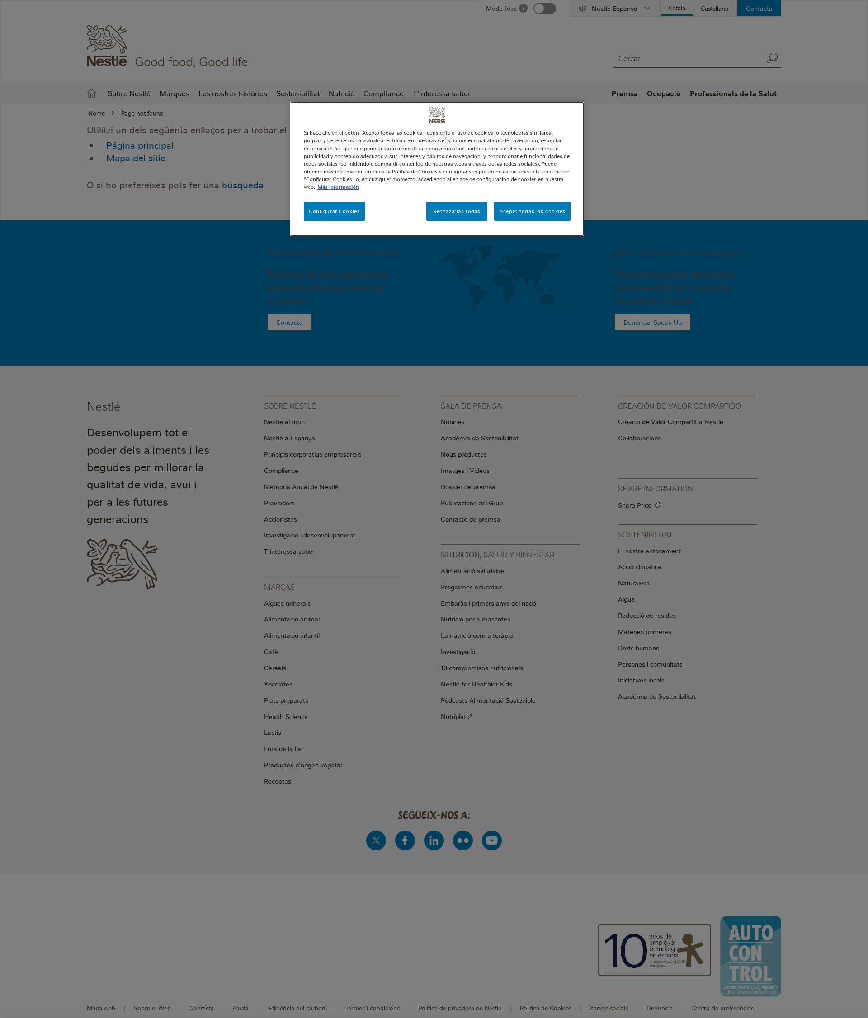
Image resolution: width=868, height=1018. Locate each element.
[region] (437, 169)
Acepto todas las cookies (532, 211)
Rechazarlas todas (457, 211)
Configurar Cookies (334, 211)
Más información (338, 186)
